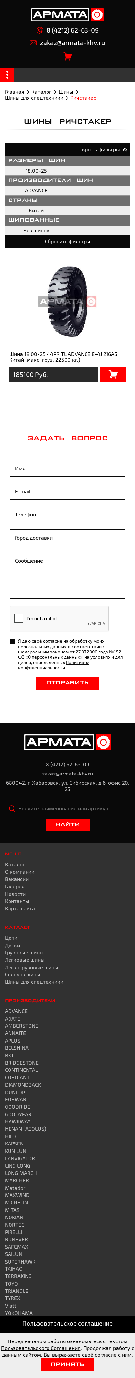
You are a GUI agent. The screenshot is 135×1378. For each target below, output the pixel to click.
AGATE (12, 1018)
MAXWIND (17, 1195)
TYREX (12, 1298)
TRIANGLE (16, 1291)
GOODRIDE (17, 1106)
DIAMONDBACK (23, 1084)
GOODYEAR (18, 1114)
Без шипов (36, 230)
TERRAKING (18, 1276)
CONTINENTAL (21, 1070)
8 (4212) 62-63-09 (73, 30)
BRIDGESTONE (22, 1062)
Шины (66, 91)
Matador (15, 1188)
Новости (15, 894)
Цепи (11, 937)
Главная (14, 91)
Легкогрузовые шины (31, 967)
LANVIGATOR (20, 1158)
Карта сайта (20, 908)
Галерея (15, 886)
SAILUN (13, 1254)
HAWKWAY (17, 1121)
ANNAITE (15, 1033)
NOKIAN (14, 1217)
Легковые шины (25, 959)
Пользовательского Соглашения (41, 1348)
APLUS (12, 1040)
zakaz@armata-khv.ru (72, 42)
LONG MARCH (21, 1173)
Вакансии (17, 879)
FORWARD (17, 1099)
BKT (9, 1055)
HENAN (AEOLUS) (25, 1128)
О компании (19, 871)
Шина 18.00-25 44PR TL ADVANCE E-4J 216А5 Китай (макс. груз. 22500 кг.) (63, 357)
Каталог (41, 91)
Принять (67, 1364)
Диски (12, 945)
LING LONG (17, 1165)
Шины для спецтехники (34, 97)
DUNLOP (15, 1092)
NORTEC (14, 1224)
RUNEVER (16, 1239)
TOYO (11, 1283)
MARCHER (17, 1180)
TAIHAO (14, 1269)
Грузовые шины (24, 952)
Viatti (11, 1305)
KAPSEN (14, 1143)
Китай (36, 210)
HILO (10, 1136)
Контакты (17, 901)
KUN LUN (15, 1151)
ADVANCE (36, 190)
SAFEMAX (16, 1246)
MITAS (12, 1210)
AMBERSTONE (21, 1025)
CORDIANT (17, 1077)
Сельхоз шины (22, 974)
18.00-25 (36, 170)
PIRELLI (13, 1232)
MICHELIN (16, 1202)
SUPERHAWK (20, 1261)
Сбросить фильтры (67, 241)
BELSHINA (17, 1048)
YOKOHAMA (19, 1313)
